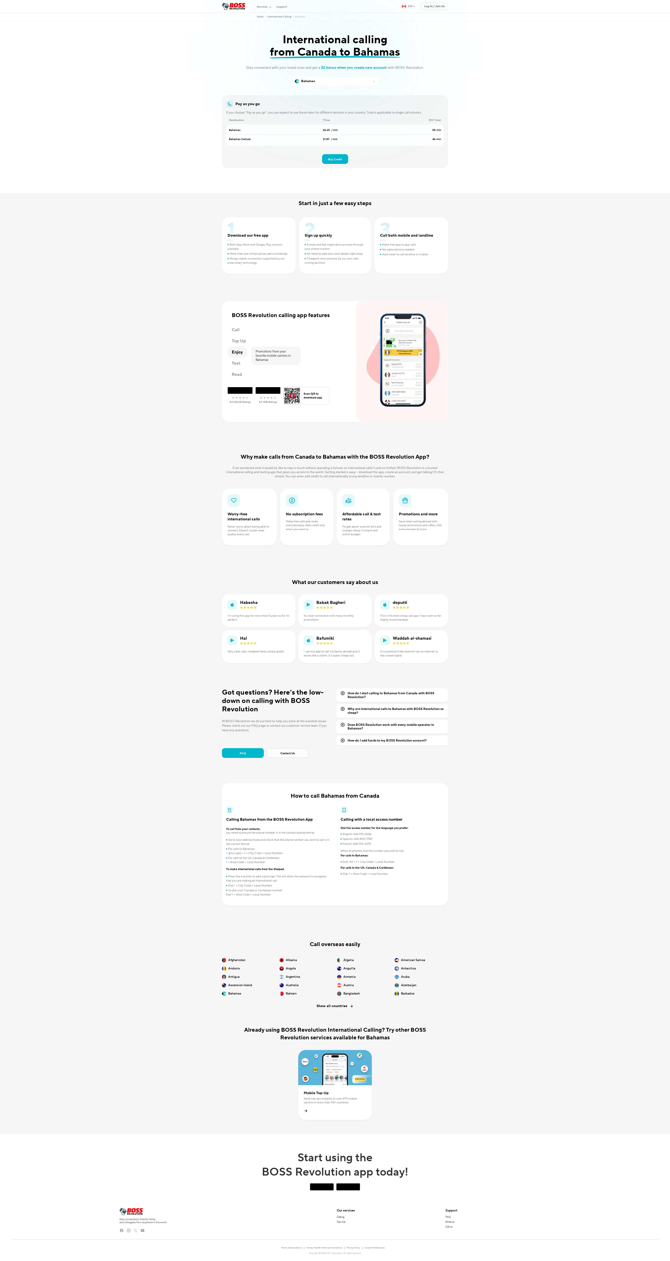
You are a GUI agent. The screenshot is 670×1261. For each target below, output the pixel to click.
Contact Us (287, 767)
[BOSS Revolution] (233, 20)
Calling (340, 1231)
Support (281, 20)
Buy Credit (335, 173)
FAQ (243, 767)
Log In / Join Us (434, 20)
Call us (449, 1240)
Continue (429, 7)
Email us (450, 1235)
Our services (346, 1224)
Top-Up (341, 1235)
